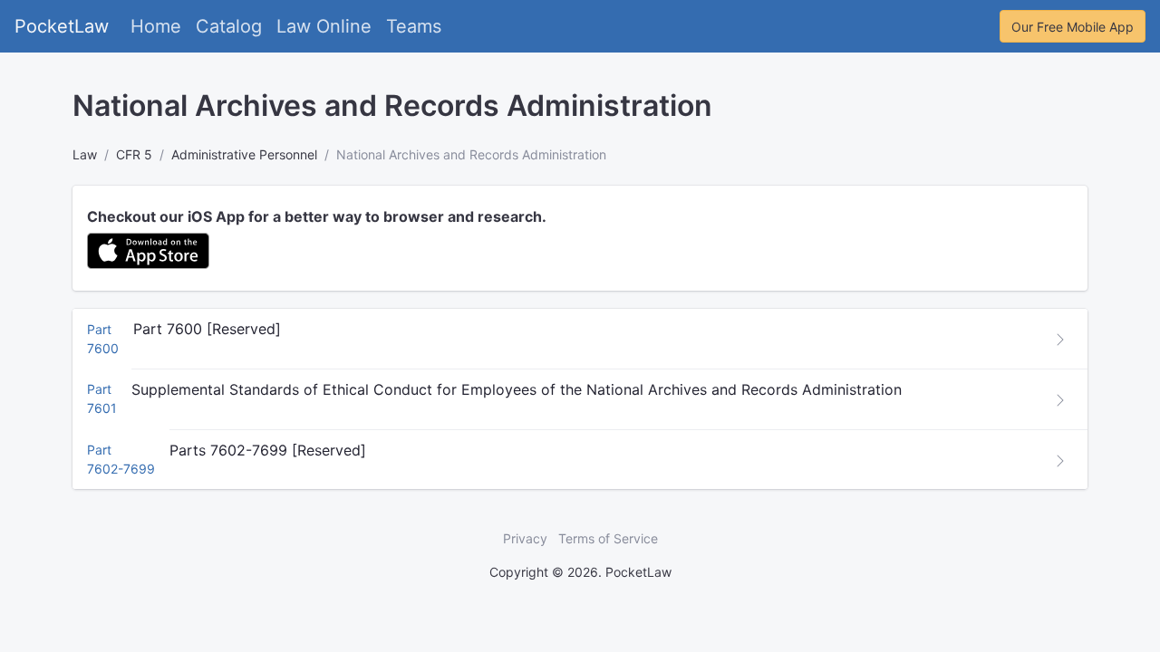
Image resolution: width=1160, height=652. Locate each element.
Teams (413, 26)
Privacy (525, 538)
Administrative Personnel (244, 154)
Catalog (229, 26)
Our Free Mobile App (1072, 26)
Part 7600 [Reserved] (207, 329)
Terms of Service (608, 538)
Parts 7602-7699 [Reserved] (267, 450)
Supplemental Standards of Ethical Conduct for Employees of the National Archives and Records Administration (516, 389)
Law (84, 154)
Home (155, 26)
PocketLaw (61, 26)
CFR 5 (134, 154)
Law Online (324, 26)
